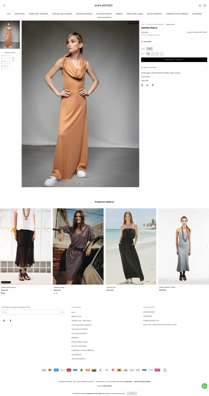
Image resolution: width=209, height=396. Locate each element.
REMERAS (119, 14)
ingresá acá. (128, 381)
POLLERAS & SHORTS (104, 14)
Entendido (131, 393)
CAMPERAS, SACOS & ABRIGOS (177, 14)
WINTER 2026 (20, 14)
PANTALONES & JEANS (135, 14)
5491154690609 (149, 312)
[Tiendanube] (104, 386)
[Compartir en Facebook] (142, 85)
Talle (143, 54)
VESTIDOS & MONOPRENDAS (155, 24)
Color (143, 48)
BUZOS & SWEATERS (154, 14)
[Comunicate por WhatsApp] (204, 386)
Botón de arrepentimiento (143, 381)
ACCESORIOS (197, 14)
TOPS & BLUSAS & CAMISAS (62, 14)
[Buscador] (4, 6)
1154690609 (147, 316)
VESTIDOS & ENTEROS (84, 14)
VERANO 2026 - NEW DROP (38, 14)
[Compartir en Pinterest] (153, 85)
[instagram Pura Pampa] (4, 321)
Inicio (9, 14)
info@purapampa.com (151, 320)
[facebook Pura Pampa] (10, 321)
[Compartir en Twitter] (147, 85)
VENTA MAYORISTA (104, 17)
